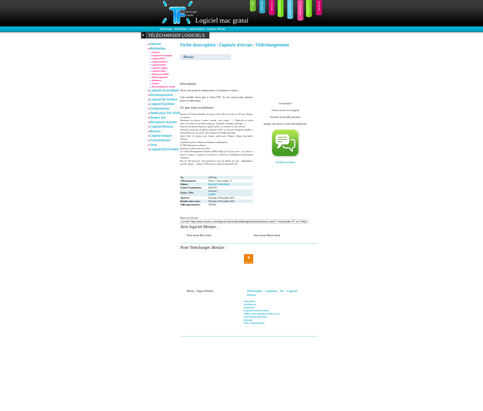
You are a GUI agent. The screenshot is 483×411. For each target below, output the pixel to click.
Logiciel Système (162, 104)
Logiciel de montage (162, 55)
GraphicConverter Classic (256, 310)
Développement (161, 94)
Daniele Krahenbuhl (218, 184)
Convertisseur (160, 140)
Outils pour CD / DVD (165, 113)
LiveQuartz (249, 307)
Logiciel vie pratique (164, 90)
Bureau (155, 131)
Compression (159, 108)
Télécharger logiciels (176, 35)
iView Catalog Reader (254, 323)
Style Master (250, 301)
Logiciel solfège (160, 68)
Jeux (153, 144)
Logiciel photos (197, 29)
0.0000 (211, 194)
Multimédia (181, 29)
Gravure (156, 52)
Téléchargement (160, 77)
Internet (155, 43)
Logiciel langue (161, 135)
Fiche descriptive (198, 44)
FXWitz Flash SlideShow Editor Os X (262, 314)
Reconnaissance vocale (163, 87)
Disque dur (158, 117)
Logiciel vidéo (159, 71)
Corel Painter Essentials (255, 317)
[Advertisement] (159, 208)
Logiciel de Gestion (164, 99)
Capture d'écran (236, 44)
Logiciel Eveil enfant (164, 149)
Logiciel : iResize (216, 29)
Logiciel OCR (158, 58)
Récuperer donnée (163, 122)
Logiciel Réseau (161, 126)
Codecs (155, 83)
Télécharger (166, 29)
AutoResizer (250, 304)
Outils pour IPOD (160, 74)
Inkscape (248, 320)
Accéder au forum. (285, 162)
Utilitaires (156, 80)
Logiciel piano (159, 65)
